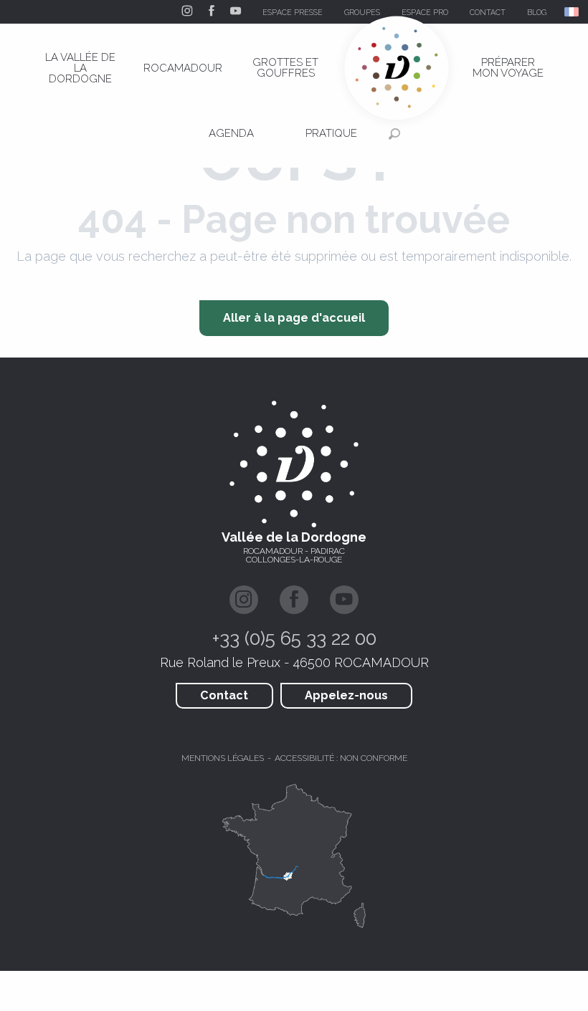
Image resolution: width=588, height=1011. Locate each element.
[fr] (572, 12)
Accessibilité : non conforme (341, 758)
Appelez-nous (346, 695)
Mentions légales (222, 758)
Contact (224, 695)
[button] (572, 12)
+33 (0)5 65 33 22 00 (294, 638)
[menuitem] (80, 68)
